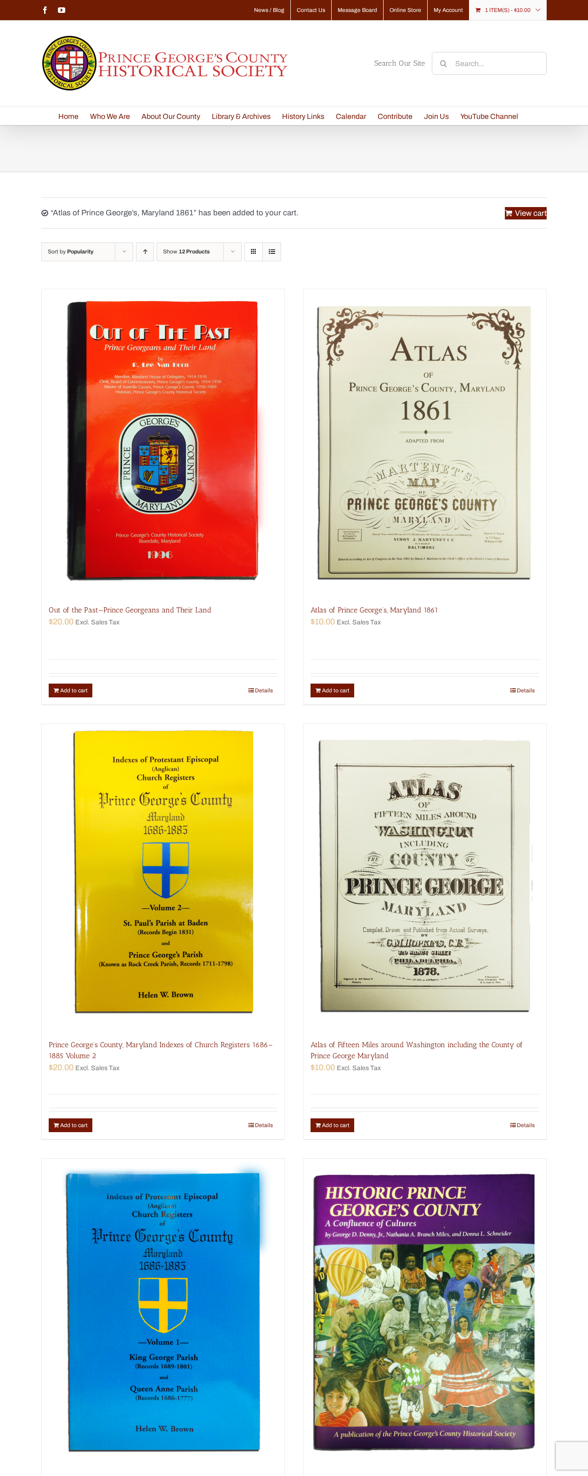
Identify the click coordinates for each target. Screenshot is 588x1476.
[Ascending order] (145, 251)
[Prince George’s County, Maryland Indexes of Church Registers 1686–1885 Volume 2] (163, 877)
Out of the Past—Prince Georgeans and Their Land (130, 610)
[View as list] (272, 252)
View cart (531, 213)
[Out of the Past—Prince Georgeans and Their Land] (163, 442)
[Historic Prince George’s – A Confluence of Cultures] (425, 1312)
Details (264, 690)
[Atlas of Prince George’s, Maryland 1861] (425, 442)
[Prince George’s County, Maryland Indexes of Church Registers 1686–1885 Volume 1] (163, 1312)
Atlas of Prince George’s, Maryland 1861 (374, 610)
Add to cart (74, 690)
